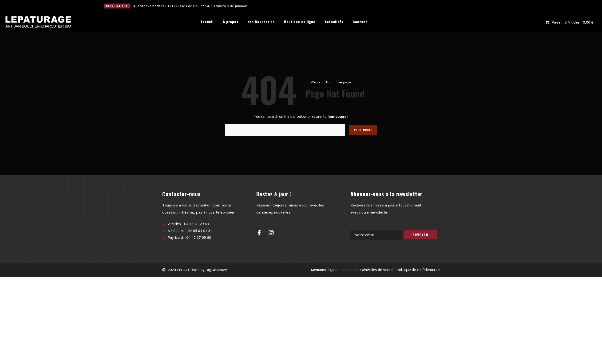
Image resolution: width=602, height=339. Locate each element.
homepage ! (338, 116)
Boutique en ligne (299, 22)
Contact (360, 22)
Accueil (207, 22)
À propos (230, 22)
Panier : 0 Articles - (572, 22)
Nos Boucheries (261, 22)
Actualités (334, 22)
